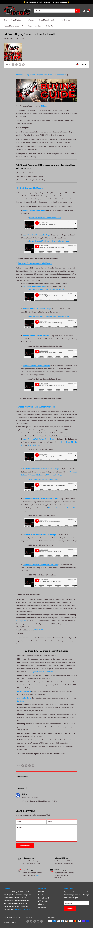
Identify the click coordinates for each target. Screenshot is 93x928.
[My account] (84, 11)
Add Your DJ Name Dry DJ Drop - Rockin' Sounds (46, 289)
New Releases (65, 20)
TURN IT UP (38, 630)
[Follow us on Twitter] (31, 921)
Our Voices (30, 20)
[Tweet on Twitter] (20, 64)
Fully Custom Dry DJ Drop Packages (43, 672)
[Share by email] (23, 64)
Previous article (22, 776)
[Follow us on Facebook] (27, 921)
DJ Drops (44, 106)
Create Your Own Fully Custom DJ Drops (36, 406)
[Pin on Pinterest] (16, 64)
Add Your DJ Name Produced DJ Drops (37, 309)
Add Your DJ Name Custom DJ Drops (35, 263)
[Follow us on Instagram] (34, 921)
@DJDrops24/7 (21, 621)
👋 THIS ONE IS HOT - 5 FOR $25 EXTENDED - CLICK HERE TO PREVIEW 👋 (46, 2)
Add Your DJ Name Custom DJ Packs (36, 365)
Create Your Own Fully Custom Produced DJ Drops (41, 469)
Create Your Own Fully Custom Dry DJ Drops (38, 439)
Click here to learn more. (23, 909)
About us (38, 26)
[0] (88, 10)
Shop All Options (16, 20)
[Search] (77, 11)
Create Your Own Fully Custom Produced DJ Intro (40, 499)
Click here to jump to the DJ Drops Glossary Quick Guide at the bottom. (41, 75)
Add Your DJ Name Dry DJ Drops (34, 286)
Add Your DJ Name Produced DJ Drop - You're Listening (49, 316)
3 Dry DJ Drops (65, 442)
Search (40, 895)
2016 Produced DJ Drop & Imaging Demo (43, 479)
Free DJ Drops (27, 26)
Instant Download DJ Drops (30, 188)
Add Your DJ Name (24, 698)
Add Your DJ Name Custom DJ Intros (36, 336)
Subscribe (70, 908)
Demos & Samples (44, 898)
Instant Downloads (24, 691)
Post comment (25, 845)
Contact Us (49, 26)
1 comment (83, 64)
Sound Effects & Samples (47, 20)
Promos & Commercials (11, 26)
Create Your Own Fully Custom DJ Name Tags (39, 535)
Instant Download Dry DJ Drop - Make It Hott (45, 218)
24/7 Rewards (42, 901)
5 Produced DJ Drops (36, 475)
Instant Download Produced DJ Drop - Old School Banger (49, 241)
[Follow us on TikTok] (41, 921)
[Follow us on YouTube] (38, 921)
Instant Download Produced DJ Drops (36, 235)
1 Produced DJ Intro (55, 508)
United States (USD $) (11, 917)
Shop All (41, 892)
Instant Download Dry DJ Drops (33, 210)
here (37, 875)
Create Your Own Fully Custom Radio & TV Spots (40, 564)
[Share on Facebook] (13, 64)
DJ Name (20, 701)
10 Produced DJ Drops (54, 475)
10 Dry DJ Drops (33, 445)
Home (6, 20)
